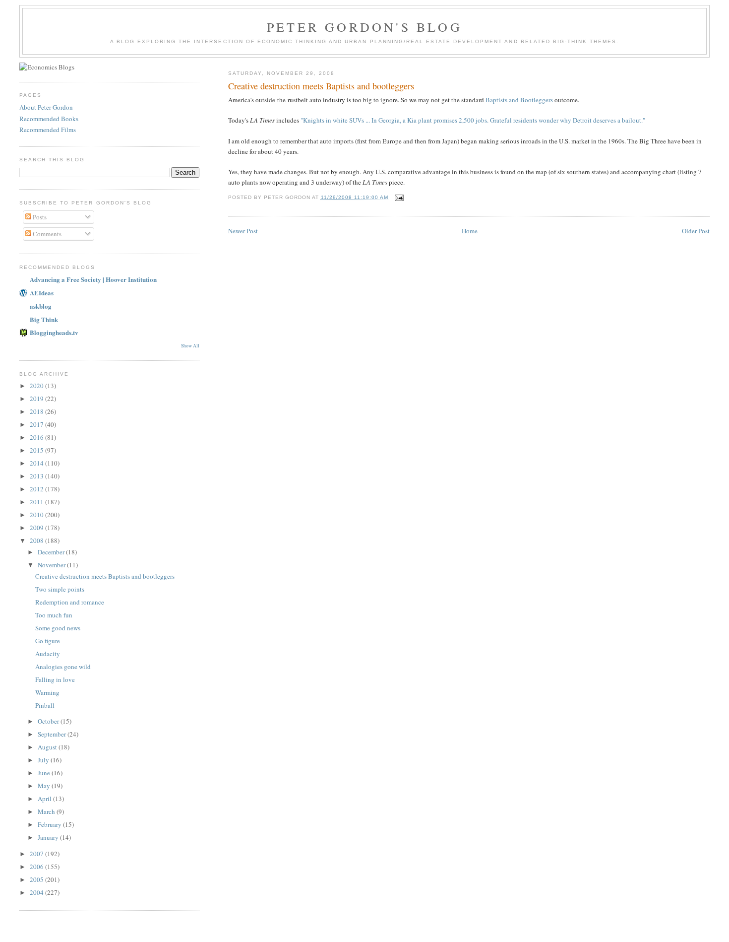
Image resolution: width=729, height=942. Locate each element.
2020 (37, 385)
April (45, 798)
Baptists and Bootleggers (519, 99)
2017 (37, 424)
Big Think (44, 319)
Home (470, 230)
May (45, 785)
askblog (41, 306)
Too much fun (53, 614)
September (52, 734)
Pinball (45, 705)
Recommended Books (48, 118)
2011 (37, 501)
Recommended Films (47, 129)
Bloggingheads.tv (54, 332)
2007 (37, 853)
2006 (37, 866)
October (49, 721)
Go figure (47, 640)
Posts (39, 216)
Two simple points (59, 589)
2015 (37, 450)
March (47, 811)
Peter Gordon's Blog (364, 26)
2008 (37, 540)
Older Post (696, 230)
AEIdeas (42, 292)
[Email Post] (399, 197)
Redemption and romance (69, 602)
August (48, 746)
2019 (37, 398)
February (50, 824)
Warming (47, 692)
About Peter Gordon (46, 107)
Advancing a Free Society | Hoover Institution (93, 279)
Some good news (57, 627)
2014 (37, 463)
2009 (37, 527)
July (44, 759)
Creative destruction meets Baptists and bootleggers (105, 576)
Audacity (47, 653)
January (49, 837)
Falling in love (55, 679)
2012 (37, 488)
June (45, 772)
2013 (37, 475)
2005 (37, 879)
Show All (190, 345)
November (52, 564)
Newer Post (243, 230)
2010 (37, 514)
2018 (37, 411)
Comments (46, 233)
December (52, 551)
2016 (37, 437)
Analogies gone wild (63, 666)
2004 (37, 892)
